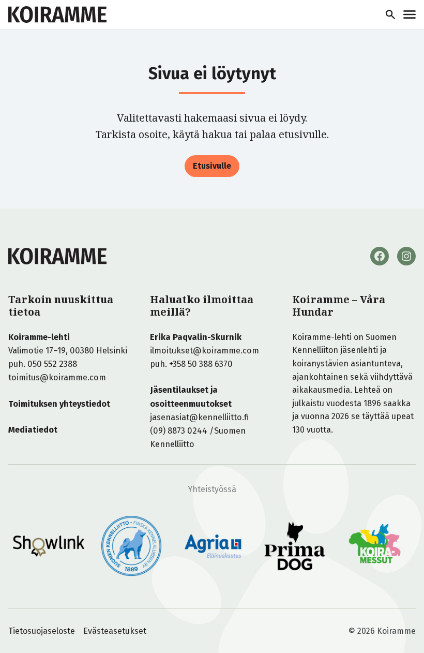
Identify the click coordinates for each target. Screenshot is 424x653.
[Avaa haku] (390, 14)
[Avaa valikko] (409, 14)
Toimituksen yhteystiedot (59, 404)
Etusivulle (212, 166)
